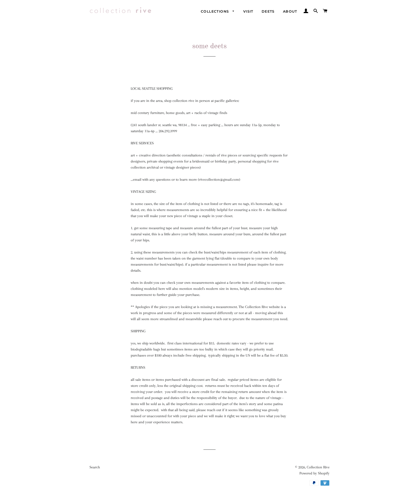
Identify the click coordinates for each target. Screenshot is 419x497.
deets (268, 11)
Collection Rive (318, 467)
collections (215, 11)
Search (94, 467)
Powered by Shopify (314, 473)
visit (248, 11)
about (290, 11)
